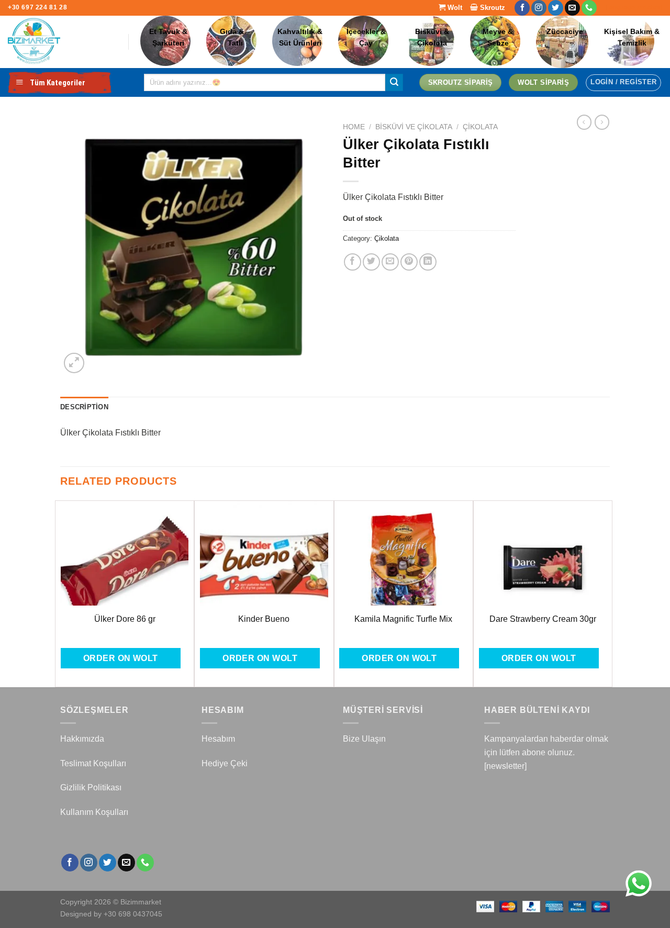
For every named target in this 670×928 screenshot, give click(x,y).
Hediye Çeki (225, 763)
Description (84, 407)
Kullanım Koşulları (94, 812)
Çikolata (480, 127)
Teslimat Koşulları (93, 763)
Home (354, 127)
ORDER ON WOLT (120, 658)
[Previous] (61, 593)
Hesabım (218, 738)
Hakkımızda (82, 738)
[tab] (84, 407)
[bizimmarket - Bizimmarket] (60, 42)
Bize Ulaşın (364, 738)
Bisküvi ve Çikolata (413, 127)
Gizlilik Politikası (90, 787)
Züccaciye (564, 32)
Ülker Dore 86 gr (124, 618)
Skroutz (491, 8)
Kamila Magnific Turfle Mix (403, 618)
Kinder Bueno (263, 618)
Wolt (453, 8)
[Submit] (394, 83)
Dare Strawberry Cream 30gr (542, 618)
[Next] (607, 593)
